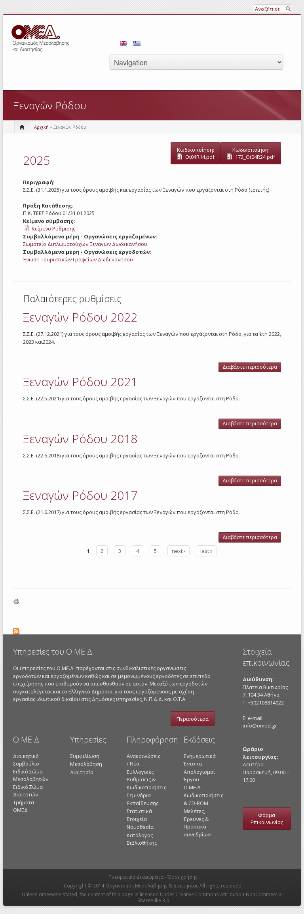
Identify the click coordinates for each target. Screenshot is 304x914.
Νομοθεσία (140, 826)
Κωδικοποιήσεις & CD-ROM (203, 799)
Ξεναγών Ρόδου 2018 (80, 438)
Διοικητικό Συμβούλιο (26, 759)
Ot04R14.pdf (200, 156)
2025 (36, 160)
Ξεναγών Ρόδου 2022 (80, 317)
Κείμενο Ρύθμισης (53, 228)
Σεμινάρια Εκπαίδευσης (142, 799)
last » (206, 550)
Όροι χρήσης (182, 877)
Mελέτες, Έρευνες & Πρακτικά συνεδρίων (197, 822)
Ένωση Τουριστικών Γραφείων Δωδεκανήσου (78, 259)
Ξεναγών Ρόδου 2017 (80, 495)
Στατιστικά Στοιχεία (139, 815)
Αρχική (41, 127)
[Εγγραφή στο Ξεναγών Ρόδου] (152, 630)
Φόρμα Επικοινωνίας (267, 818)
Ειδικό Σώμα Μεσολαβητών (30, 775)
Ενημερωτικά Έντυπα (200, 759)
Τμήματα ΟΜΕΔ (23, 806)
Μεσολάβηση (86, 763)
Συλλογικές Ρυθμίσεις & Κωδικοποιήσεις (146, 779)
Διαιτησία (81, 772)
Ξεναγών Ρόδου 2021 (80, 381)
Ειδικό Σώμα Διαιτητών (28, 790)
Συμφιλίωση (84, 756)
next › (178, 550)
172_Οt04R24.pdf (255, 156)
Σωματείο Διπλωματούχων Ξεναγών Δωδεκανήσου (85, 244)
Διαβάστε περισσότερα (251, 368)
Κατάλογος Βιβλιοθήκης (142, 839)
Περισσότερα (193, 718)
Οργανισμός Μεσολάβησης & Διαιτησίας (151, 885)
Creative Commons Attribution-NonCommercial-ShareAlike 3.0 (211, 897)
